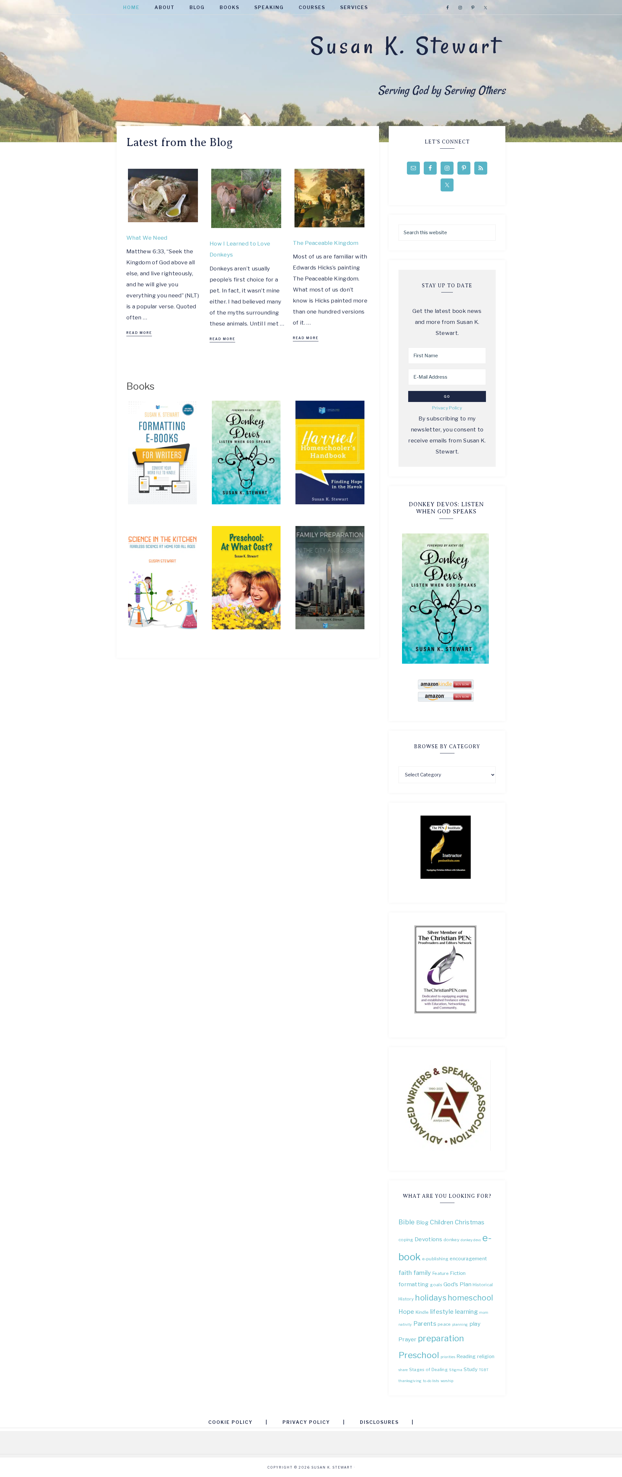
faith (405, 1273)
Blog (422, 1222)
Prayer (407, 1339)
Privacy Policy (447, 407)
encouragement (468, 1258)
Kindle (422, 1312)
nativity (405, 1324)
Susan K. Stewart (405, 46)
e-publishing (435, 1258)
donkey (451, 1239)
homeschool (470, 1297)
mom (483, 1313)
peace (444, 1324)
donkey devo (471, 1240)
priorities (448, 1357)
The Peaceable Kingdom (325, 243)
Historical (483, 1284)
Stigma (455, 1370)
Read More (139, 333)
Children (441, 1222)
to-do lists (431, 1381)
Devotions (428, 1239)
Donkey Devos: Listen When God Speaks (446, 508)
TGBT (484, 1370)
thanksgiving (410, 1381)
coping (405, 1239)
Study (471, 1369)
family (422, 1273)
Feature (440, 1273)
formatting (413, 1284)
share (403, 1370)
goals (436, 1284)
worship (447, 1381)
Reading (466, 1356)
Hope (406, 1311)
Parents (424, 1323)
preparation (441, 1338)
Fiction (458, 1273)
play (474, 1323)
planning (460, 1324)
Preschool (418, 1355)
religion (485, 1356)
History (406, 1298)
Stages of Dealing (428, 1369)
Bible (406, 1222)
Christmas (470, 1222)
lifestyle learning (454, 1311)
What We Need (146, 238)
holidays (430, 1297)
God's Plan (457, 1284)
